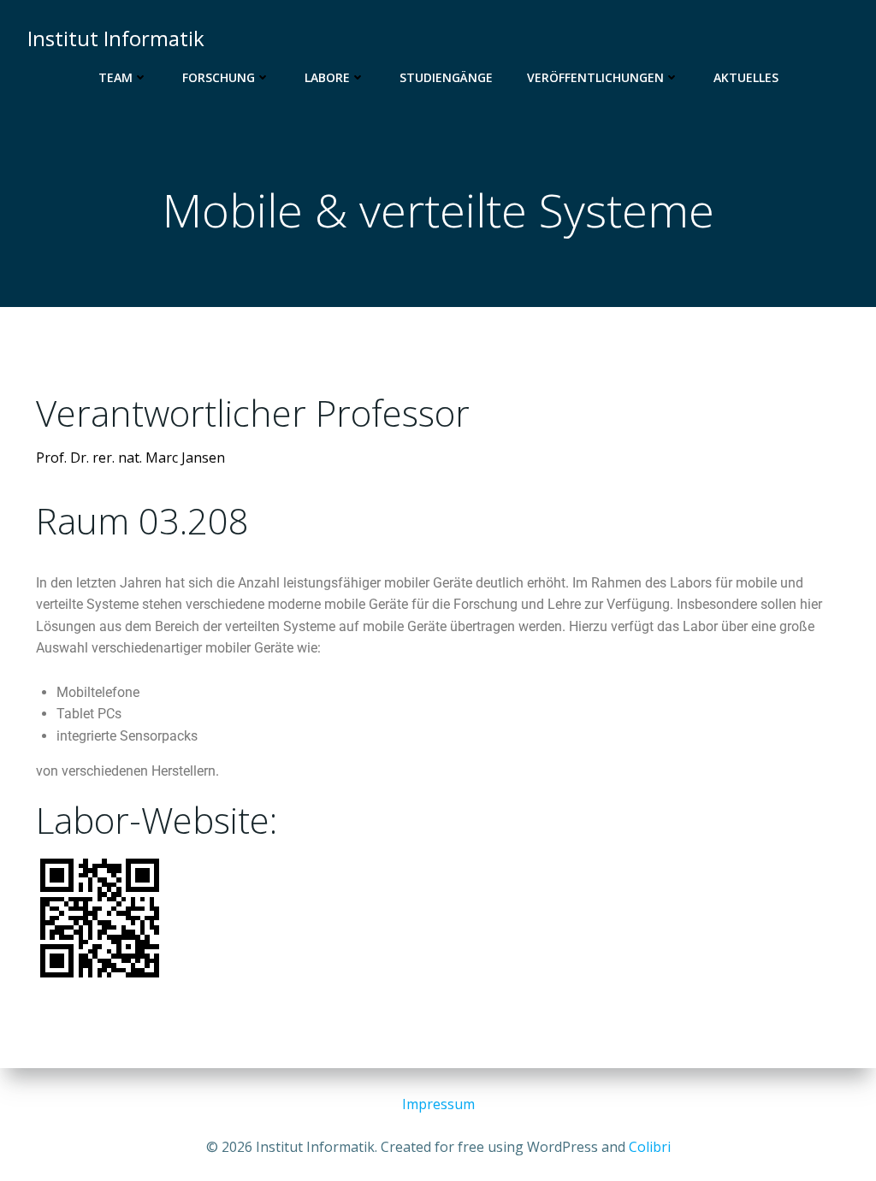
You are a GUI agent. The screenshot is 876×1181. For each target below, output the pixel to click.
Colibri (650, 1146)
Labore (327, 77)
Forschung (218, 77)
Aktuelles (745, 77)
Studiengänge (446, 77)
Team (115, 77)
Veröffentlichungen (595, 77)
